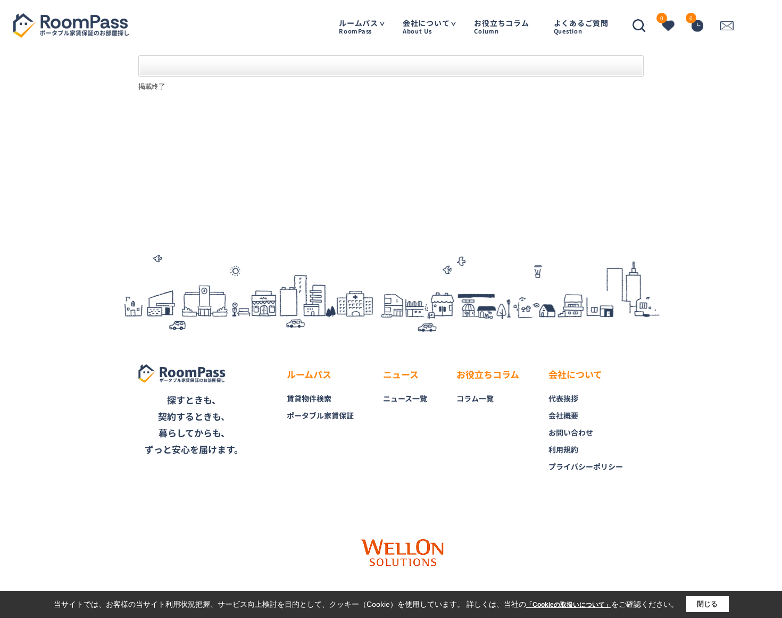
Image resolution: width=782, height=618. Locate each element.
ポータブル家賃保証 (320, 415)
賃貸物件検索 (309, 398)
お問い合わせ (570, 432)
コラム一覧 (475, 398)
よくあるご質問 (581, 26)
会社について (426, 26)
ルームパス (358, 26)
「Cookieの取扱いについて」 (568, 604)
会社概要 (563, 415)
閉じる (707, 604)
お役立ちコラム (501, 26)
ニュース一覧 (405, 398)
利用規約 (563, 449)
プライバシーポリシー (585, 466)
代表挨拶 (563, 398)
